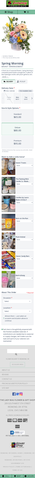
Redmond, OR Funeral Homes (12, 453)
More (4, 77)
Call (6, 476)
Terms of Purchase (23, 467)
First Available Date (26, 91)
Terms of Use (17, 470)
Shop (10, 12)
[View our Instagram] (21, 395)
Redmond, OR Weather (13, 460)
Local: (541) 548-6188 (17, 410)
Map (18, 476)
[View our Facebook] (14, 395)
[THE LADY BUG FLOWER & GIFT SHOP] (17, 7)
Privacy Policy (8, 467)
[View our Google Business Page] (17, 395)
